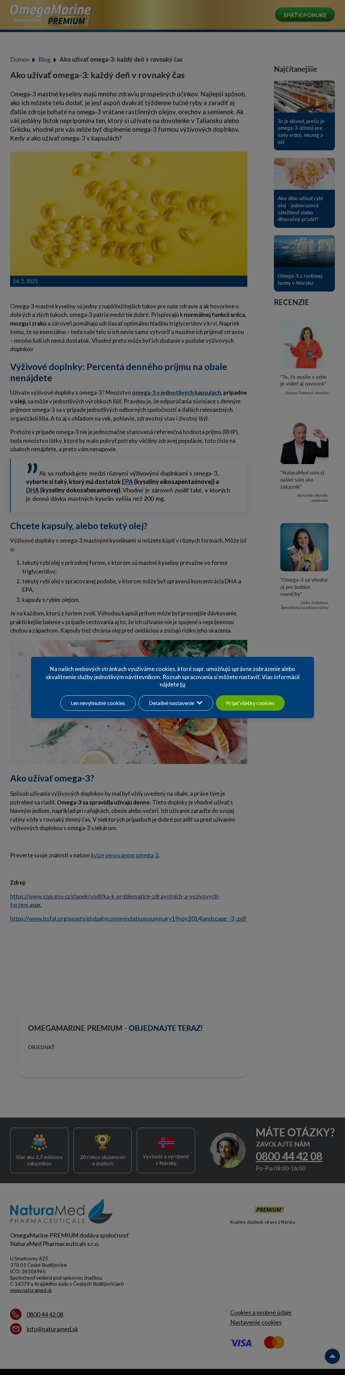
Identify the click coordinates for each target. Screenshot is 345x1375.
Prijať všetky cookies (250, 703)
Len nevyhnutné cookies (98, 703)
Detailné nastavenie (171, 703)
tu (182, 684)
